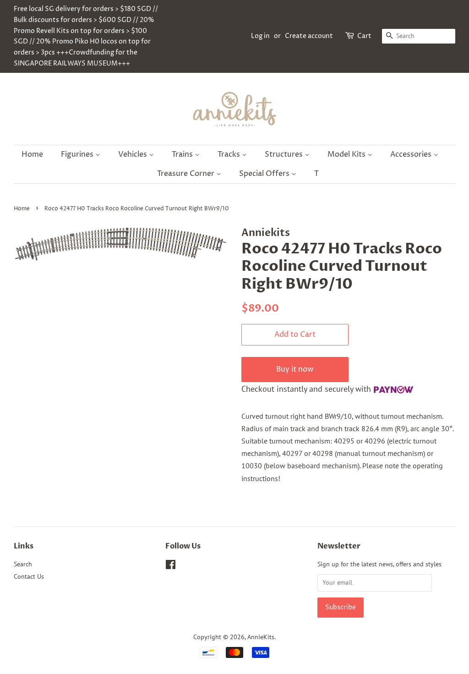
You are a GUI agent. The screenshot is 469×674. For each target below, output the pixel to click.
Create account (309, 36)
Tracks (230, 154)
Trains (183, 154)
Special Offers (265, 174)
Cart (364, 36)
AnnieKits (260, 637)
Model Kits (347, 154)
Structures (285, 154)
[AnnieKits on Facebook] (170, 566)
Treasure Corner (186, 174)
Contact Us (29, 576)
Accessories (411, 154)
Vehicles (133, 154)
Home (32, 154)
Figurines (78, 154)
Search (23, 564)
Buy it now (295, 369)
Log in (260, 36)
